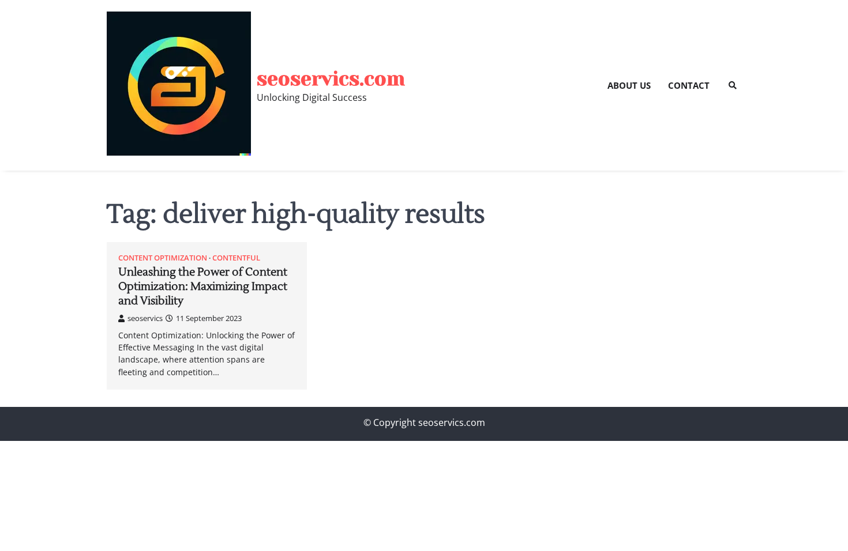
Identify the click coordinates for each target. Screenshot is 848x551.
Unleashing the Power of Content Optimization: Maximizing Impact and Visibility (202, 286)
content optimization (162, 258)
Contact (689, 85)
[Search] (732, 85)
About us (629, 85)
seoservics (145, 318)
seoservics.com (331, 78)
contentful (236, 258)
